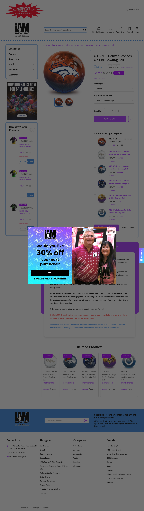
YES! (50, 272)
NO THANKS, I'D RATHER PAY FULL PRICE (50, 279)
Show (141, 255)
